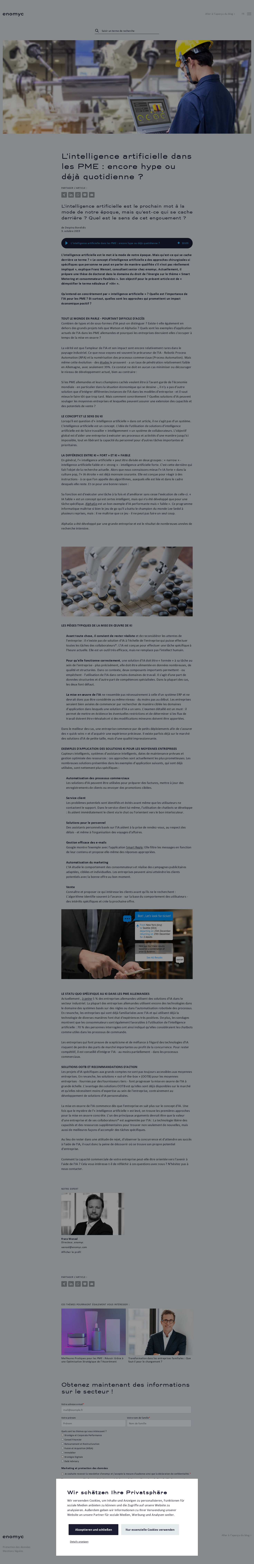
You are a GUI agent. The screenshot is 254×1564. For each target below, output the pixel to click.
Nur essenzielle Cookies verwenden (150, 1530)
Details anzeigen (79, 1541)
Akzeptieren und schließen (93, 1530)
